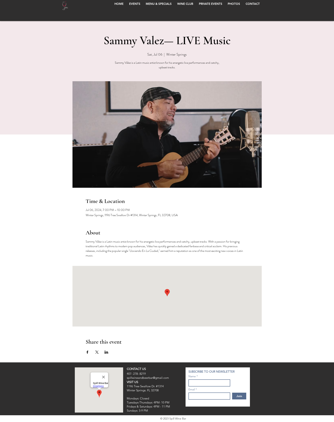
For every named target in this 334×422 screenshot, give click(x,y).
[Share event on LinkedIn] (106, 352)
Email (191, 389)
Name (192, 376)
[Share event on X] (97, 352)
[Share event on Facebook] (87, 352)
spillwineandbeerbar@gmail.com (148, 378)
